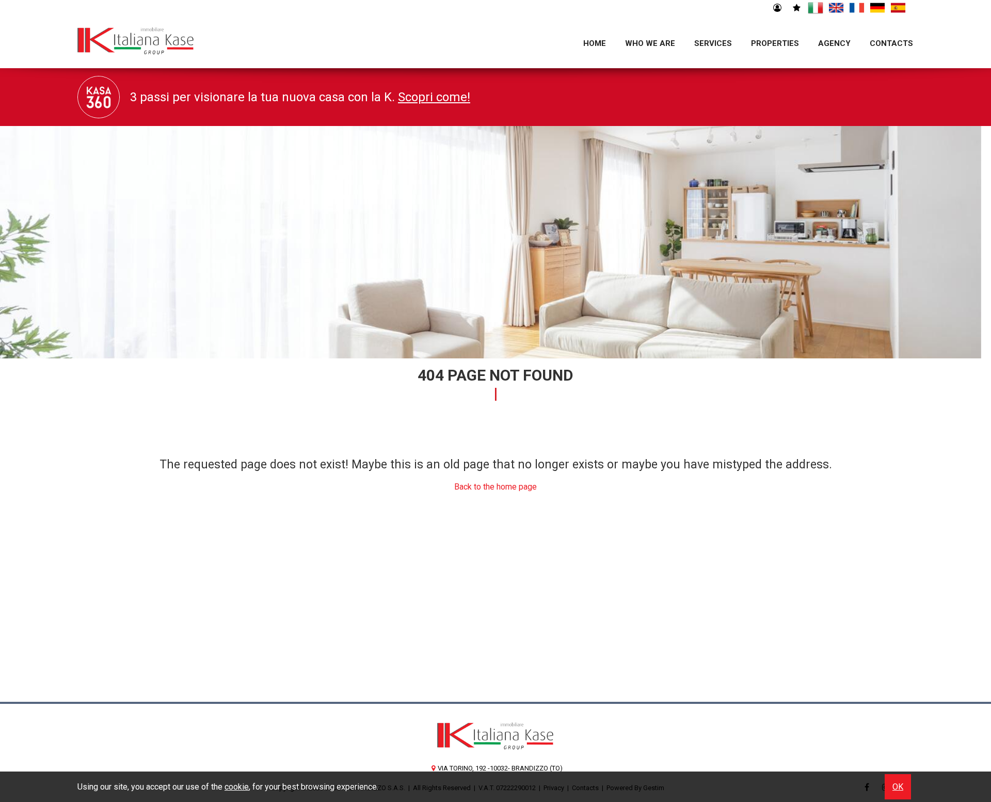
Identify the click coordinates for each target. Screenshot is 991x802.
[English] (836, 8)
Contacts (891, 43)
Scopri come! (434, 97)
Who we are (650, 43)
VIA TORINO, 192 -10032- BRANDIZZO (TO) (500, 768)
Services (713, 43)
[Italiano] (815, 8)
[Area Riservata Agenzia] (777, 8)
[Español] (898, 8)
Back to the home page (495, 487)
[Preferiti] (796, 8)
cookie (237, 787)
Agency (834, 43)
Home (594, 43)
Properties (775, 43)
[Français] (856, 8)
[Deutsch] (877, 8)
